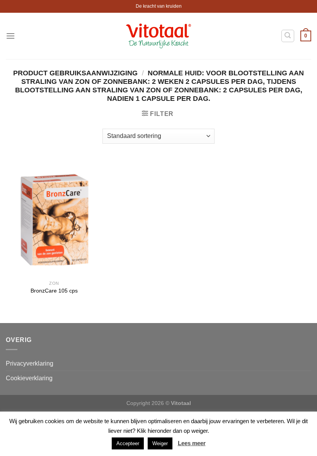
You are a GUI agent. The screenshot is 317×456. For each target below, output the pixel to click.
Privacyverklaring (29, 363)
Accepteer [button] (127, 443)
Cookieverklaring (29, 378)
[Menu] (10, 35)
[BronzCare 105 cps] (54, 218)
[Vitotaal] (158, 36)
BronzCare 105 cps (54, 291)
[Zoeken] (288, 36)
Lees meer (192, 443)
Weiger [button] (160, 443)
